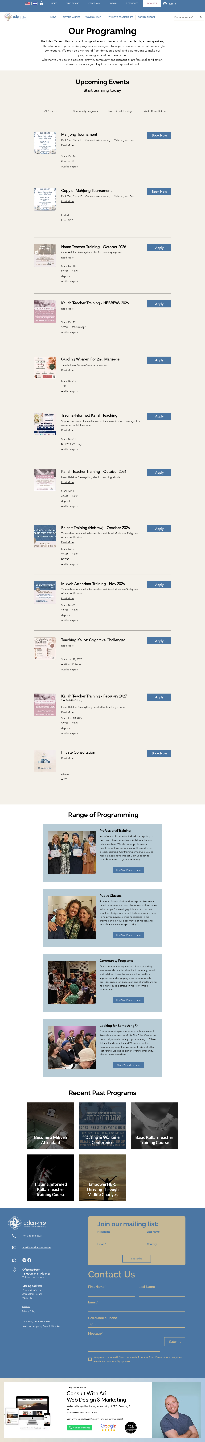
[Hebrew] (35, 3)
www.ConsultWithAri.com (85, 1418)
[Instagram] (24, 1260)
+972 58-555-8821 (32, 1235)
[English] (27, 3)
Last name (153, 1231)
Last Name (148, 1287)
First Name (97, 1287)
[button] (41, 3)
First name (103, 1231)
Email (101, 1244)
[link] (50, 111)
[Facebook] (29, 1260)
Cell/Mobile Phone (102, 1318)
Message (95, 1333)
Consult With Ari (51, 1326)
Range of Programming (102, 814)
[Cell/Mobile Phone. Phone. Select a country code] (93, 1324)
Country (152, 1244)
